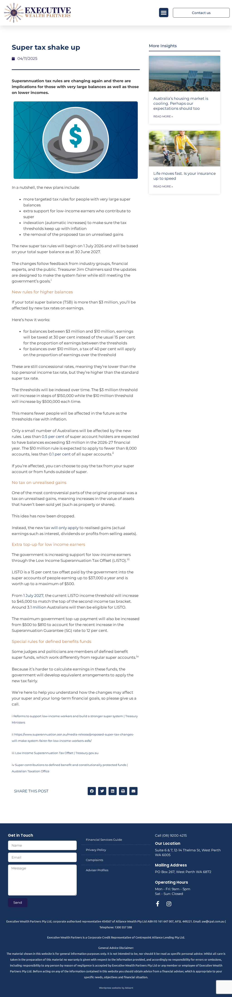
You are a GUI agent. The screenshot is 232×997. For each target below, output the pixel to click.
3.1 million (36, 607)
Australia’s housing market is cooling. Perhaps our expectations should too (180, 103)
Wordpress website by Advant (116, 987)
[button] (163, 12)
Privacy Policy (96, 850)
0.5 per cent (53, 436)
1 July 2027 (33, 595)
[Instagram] (169, 903)
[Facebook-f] (157, 903)
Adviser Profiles (97, 870)
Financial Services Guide (104, 839)
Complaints (94, 860)
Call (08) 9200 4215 (171, 835)
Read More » (163, 116)
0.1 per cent (60, 454)
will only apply (65, 527)
